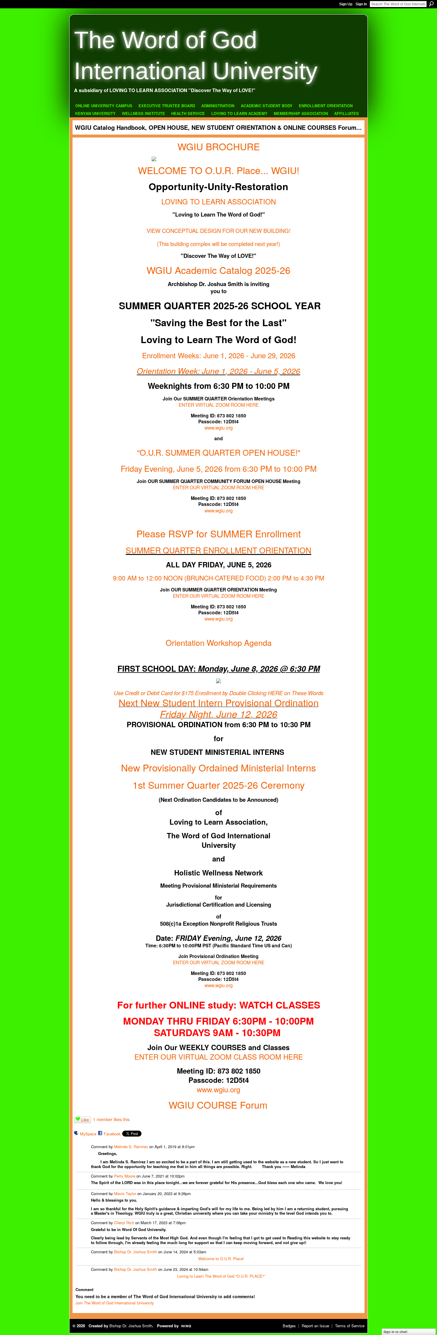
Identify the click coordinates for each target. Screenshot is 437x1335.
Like (85, 1120)
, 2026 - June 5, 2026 (263, 370)
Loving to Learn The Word (199, 1276)
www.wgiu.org (219, 427)
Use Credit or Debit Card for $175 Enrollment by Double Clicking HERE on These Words (218, 693)
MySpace (88, 1134)
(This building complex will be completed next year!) (218, 243)
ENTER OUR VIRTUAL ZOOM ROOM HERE (218, 487)
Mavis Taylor (125, 1193)
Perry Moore (124, 1176)
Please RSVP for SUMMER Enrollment (218, 533)
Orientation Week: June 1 (181, 370)
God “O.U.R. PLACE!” (246, 1276)
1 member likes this (111, 1119)
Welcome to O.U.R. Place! (221, 1258)
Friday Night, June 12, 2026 (218, 713)
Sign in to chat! (395, 1332)
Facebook (112, 1134)
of (224, 1276)
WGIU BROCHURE (218, 146)
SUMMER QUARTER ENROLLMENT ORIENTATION (218, 550)
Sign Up (345, 4)
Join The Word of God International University (115, 1303)
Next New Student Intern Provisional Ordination (219, 702)
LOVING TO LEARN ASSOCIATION (218, 201)
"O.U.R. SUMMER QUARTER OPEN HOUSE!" (218, 452)
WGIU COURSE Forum (218, 1104)
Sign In (361, 4)
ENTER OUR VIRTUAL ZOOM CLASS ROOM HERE (218, 1056)
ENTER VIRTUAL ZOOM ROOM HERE (219, 404)
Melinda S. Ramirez (131, 1146)
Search (431, 4)
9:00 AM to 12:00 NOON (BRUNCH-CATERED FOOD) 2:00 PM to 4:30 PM (218, 577)
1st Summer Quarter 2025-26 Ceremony (219, 784)
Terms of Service (349, 1325)
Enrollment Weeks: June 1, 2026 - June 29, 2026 (218, 355)
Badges (289, 1325)
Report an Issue (315, 1325)
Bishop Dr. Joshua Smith (135, 1251)
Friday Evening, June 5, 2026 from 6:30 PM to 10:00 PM (219, 468)
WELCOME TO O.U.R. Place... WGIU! (218, 170)
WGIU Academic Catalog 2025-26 (218, 270)
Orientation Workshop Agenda (219, 642)
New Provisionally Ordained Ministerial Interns (218, 767)
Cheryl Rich (124, 1222)
